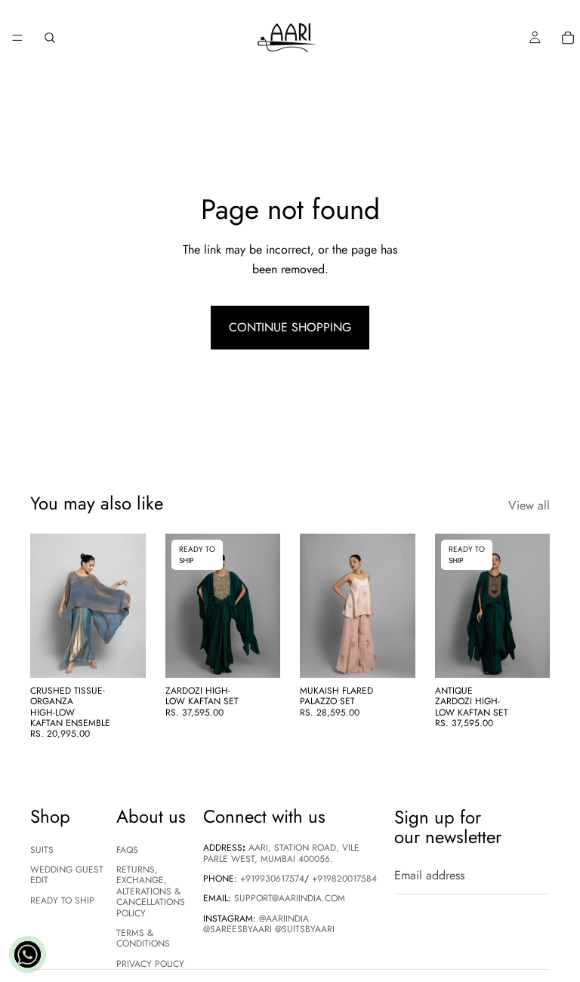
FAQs (127, 850)
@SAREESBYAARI (237, 930)
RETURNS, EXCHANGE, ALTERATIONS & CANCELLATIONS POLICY (150, 891)
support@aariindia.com (289, 899)
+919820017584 (344, 878)
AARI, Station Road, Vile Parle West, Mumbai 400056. (281, 854)
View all (529, 505)
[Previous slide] (46, 605)
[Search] (49, 37)
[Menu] (17, 37)
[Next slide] (129, 605)
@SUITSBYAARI (305, 930)
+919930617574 (272, 878)
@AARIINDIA (284, 918)
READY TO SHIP (62, 900)
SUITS (42, 850)
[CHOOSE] (122, 654)
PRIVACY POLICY (150, 964)
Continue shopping (290, 327)
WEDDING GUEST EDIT (66, 875)
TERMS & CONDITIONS (143, 938)
